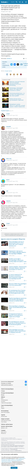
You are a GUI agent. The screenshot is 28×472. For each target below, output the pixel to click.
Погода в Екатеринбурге (7, 393)
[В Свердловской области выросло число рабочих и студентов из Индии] (4, 315)
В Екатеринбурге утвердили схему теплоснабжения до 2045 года (17, 307)
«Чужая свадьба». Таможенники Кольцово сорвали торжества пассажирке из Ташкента (18, 268)
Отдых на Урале (5, 419)
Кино (2, 398)
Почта (2, 395)
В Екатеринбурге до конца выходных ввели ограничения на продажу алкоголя (17, 331)
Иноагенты (3, 433)
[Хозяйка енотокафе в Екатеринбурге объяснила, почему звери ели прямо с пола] (4, 260)
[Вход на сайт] (19, 2)
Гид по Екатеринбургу (7, 405)
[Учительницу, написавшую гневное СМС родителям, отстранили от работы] (5, 89)
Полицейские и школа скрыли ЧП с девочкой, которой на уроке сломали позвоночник (17, 105)
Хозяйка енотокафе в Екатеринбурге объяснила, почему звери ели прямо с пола (17, 260)
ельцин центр (8, 71)
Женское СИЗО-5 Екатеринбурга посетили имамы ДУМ (17, 284)
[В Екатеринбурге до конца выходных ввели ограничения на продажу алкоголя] (4, 331)
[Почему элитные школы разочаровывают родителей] (5, 100)
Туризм (3, 414)
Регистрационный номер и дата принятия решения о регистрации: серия (12, 446)
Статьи (3, 391)
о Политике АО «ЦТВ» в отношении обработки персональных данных (12, 460)
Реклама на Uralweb (6, 383)
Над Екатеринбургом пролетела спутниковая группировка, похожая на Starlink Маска (17, 300)
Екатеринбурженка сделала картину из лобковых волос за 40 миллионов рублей (17, 323)
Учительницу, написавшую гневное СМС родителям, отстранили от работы (16, 89)
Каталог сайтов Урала (6, 426)
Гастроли (3, 401)
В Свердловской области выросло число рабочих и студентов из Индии (16, 315)
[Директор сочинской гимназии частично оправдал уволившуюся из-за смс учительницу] (5, 83)
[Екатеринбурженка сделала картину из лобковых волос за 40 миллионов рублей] (4, 323)
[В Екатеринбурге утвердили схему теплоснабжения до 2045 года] (4, 308)
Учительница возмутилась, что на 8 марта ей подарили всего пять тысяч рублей (17, 94)
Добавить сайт (4, 428)
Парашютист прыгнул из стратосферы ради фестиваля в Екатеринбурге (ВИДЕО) (17, 252)
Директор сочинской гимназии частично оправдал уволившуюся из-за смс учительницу (17, 83)
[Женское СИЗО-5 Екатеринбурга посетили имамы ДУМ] (4, 285)
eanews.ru (9, 58)
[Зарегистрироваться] (22, 2)
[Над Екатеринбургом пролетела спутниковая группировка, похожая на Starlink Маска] (4, 300)
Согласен (14, 468)
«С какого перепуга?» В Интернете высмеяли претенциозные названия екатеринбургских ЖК (16, 276)
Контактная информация (7, 381)
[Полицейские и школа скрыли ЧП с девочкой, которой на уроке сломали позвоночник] (5, 106)
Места (2, 407)
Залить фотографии (5, 412)
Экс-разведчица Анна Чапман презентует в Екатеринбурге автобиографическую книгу (17, 292)
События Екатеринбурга (6, 402)
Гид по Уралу (4, 421)
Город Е (2, 408)
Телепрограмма (4, 400)
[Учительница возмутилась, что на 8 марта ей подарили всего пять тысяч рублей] (5, 95)
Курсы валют (4, 432)
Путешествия (4, 416)
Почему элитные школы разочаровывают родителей (16, 99)
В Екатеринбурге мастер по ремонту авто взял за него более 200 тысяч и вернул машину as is (16, 243)
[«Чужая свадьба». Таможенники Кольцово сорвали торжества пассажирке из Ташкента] (4, 268)
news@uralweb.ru (18, 450)
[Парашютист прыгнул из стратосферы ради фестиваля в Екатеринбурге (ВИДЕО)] (4, 253)
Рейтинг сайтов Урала (7, 424)
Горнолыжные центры (6, 420)
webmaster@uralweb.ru (7, 385)
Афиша (3, 397)
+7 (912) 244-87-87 (13, 449)
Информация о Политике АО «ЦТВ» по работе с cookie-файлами (13, 459)
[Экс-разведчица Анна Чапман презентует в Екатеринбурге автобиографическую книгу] (4, 292)
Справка (3, 430)
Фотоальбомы (4, 410)
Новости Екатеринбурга (7, 389)
